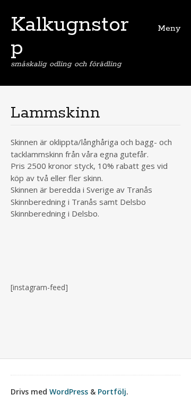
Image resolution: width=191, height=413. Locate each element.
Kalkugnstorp (70, 36)
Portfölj (112, 392)
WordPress (68, 392)
